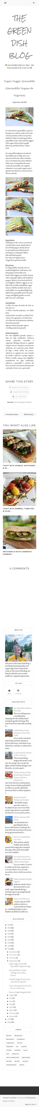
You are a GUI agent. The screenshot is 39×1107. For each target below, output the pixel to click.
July (10, 998)
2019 (9, 946)
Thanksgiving (11, 1065)
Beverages (18, 1035)
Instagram (18, 693)
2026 (9, 925)
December (13, 952)
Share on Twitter (20, 392)
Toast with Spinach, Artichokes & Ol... (19, 467)
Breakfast (10, 1039)
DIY (17, 1046)
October (12, 958)
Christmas (10, 1043)
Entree (9, 1050)
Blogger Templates (9, 1101)
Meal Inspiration (12, 1057)
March (11, 1010)
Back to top (30, 1104)
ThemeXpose (21, 1098)
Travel (21, 1065)
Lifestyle (15, 1054)
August (12, 995)
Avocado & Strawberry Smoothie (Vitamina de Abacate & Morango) (22, 859)
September (13, 961)
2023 (9, 934)
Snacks (28, 402)
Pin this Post (20, 396)
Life (7, 1054)
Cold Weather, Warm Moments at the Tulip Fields (22, 733)
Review (17, 1061)
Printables (26, 1057)
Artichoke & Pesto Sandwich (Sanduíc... (17, 553)
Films (25, 1050)
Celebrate (21, 1039)
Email (9, 693)
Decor (19, 1043)
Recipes (23, 402)
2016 (9, 1022)
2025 (9, 928)
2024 (9, 931)
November (13, 955)
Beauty (9, 1035)
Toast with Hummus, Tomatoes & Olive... (18, 510)
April (11, 1007)
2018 (9, 949)
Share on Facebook (20, 387)
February (12, 1013)
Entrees (16, 402)
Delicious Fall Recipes (22, 899)
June (11, 1001)
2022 (9, 937)
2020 (9, 943)
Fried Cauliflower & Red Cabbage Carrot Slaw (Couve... (17, 972)
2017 (9, 1019)
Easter (23, 1046)
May (10, 1004)
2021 (9, 940)
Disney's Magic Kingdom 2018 (20, 992)
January (12, 1016)
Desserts (9, 1046)
